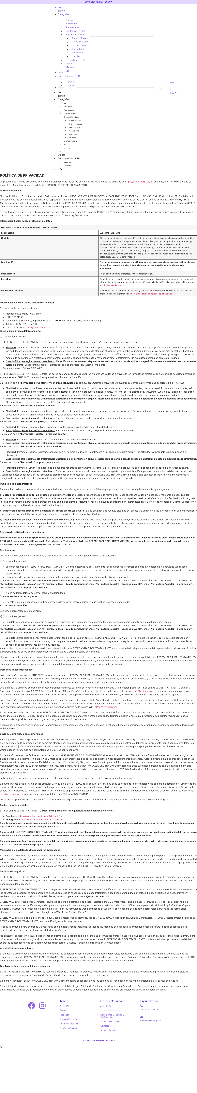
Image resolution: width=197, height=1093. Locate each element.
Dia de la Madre (75, 124)
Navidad (72, 138)
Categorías (63, 99)
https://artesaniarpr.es (137, 181)
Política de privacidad (110, 1010)
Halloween (73, 134)
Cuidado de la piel (71, 114)
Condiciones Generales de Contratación (113, 1016)
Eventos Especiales (71, 117)
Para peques (69, 110)
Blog (60, 169)
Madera (67, 148)
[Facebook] (31, 1005)
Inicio (60, 92)
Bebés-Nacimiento (71, 141)
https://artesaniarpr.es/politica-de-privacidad (150, 293)
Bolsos (66, 103)
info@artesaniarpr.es (112, 285)
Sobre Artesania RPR (69, 158)
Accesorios (68, 107)
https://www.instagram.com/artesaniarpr (40, 819)
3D (65, 152)
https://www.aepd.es (106, 706)
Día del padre (74, 127)
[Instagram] (42, 1005)
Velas (66, 145)
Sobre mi (67, 162)
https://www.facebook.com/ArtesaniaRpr (40, 816)
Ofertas (61, 155)
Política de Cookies (109, 1021)
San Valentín (74, 131)
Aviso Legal (105, 1006)
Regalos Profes (75, 121)
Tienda (61, 96)
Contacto (67, 166)
